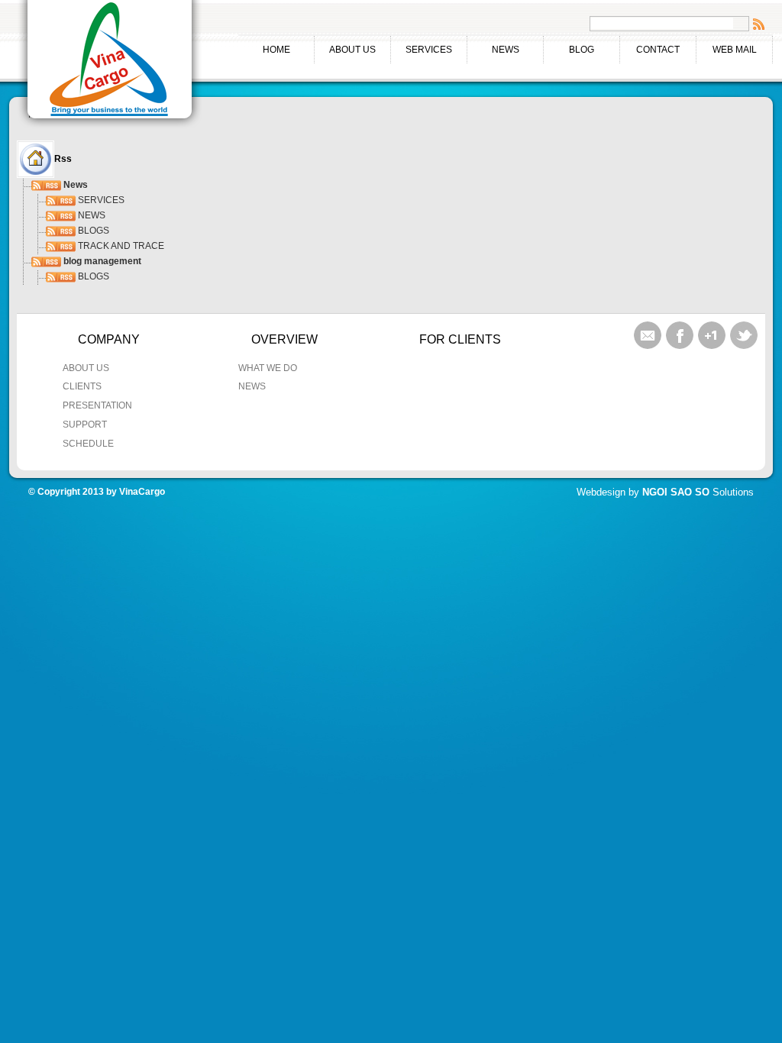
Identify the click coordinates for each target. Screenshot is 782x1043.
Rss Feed (759, 24)
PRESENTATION (97, 405)
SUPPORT (85, 424)
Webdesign (601, 492)
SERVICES (421, 49)
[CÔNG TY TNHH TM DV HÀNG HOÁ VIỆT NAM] (110, 63)
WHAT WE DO (267, 368)
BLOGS (92, 230)
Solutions (698, 492)
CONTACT (658, 49)
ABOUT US (345, 49)
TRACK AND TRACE (120, 246)
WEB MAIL (735, 49)
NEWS (505, 49)
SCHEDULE (88, 443)
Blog (581, 49)
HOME (276, 49)
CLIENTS (82, 386)
